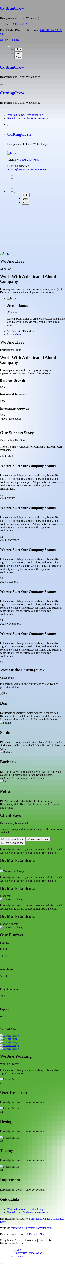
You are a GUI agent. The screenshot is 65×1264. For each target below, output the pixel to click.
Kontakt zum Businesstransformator (27, 118)
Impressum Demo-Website (29, 1252)
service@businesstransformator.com (27, 169)
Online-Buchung (9, 39)
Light (18, 49)
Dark (18, 53)
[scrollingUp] (1, 1263)
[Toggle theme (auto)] (8, 46)
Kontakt (19, 1256)
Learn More (14, 334)
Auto (18, 57)
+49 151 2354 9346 (20, 24)
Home (17, 1249)
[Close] (1, 109)
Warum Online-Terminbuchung (25, 114)
